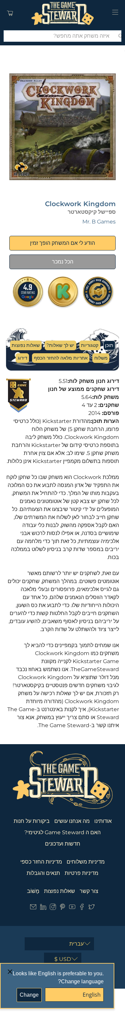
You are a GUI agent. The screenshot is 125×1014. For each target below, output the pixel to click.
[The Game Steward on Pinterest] (62, 908)
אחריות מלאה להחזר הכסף (61, 358)
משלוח (101, 358)
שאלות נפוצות (26, 345)
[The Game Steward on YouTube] (72, 908)
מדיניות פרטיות (81, 873)
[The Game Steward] (62, 13)
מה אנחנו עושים (72, 821)
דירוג (22, 358)
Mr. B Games (99, 221)
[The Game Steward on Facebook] (82, 908)
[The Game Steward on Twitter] (91, 908)
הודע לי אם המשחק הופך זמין (62, 243)
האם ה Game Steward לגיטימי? (62, 832)
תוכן (109, 345)
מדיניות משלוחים (86, 862)
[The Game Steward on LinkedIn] (43, 908)
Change (29, 995)
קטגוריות (89, 345)
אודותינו (103, 821)
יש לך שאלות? (60, 345)
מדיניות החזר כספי (41, 862)
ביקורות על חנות (32, 821)
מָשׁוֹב (33, 891)
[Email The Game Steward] (33, 908)
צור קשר (89, 891)
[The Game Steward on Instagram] (53, 908)
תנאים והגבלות (43, 873)
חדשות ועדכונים (62, 844)
